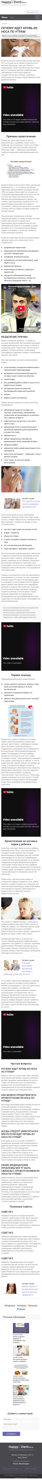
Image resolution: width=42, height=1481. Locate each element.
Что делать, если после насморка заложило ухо (31, 504)
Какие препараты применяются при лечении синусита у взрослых (19, 1401)
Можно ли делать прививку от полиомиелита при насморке (19, 1339)
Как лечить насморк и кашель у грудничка (20, 1360)
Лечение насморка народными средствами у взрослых (21, 1380)
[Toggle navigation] (37, 17)
